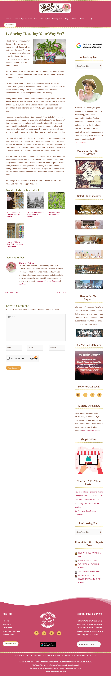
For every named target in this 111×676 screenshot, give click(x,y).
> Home (6, 621)
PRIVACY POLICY (23, 656)
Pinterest (47, 281)
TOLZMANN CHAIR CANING (89, 571)
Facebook (56, 281)
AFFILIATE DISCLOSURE (83, 656)
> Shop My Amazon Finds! (87, 635)
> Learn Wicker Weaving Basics (90, 631)
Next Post (61, 292)
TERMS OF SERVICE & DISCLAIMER (52, 656)
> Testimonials (9, 635)
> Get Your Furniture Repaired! (89, 624)
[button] (69, 19)
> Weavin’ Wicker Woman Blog (89, 621)
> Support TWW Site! (11, 631)
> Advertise (7, 628)
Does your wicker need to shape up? (89, 496)
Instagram (39, 281)
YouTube (22, 284)
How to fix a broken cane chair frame (89, 492)
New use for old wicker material (87, 500)
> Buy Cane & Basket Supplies (89, 628)
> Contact (7, 624)
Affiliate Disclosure (89, 431)
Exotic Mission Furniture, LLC (89, 560)
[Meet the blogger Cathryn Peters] (89, 88)
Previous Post (11, 292)
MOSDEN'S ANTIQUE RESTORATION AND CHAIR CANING (89, 579)
